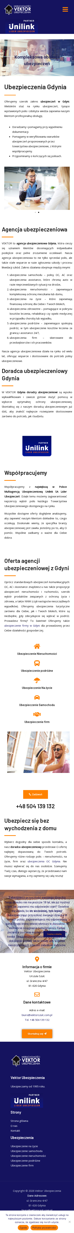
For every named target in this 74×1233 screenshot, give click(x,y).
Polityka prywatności (44, 1227)
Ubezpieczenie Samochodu (37, 705)
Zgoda (23, 1227)
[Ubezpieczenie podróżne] (37, 663)
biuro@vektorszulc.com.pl (37, 1015)
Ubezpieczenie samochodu (27, 1151)
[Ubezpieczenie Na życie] (37, 680)
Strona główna (19, 1121)
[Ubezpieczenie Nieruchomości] (37, 646)
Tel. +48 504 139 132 (37, 1020)
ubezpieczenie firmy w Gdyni (22, 625)
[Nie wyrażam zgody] (69, 1222)
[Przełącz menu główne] (65, 9)
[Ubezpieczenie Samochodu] (37, 697)
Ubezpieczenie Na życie (37, 687)
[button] (8, 188)
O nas (14, 1126)
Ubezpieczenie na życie (24, 1146)
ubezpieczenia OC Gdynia (44, 861)
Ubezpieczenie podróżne (37, 670)
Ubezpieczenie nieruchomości (28, 1156)
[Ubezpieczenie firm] (37, 714)
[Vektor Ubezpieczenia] (18, 9)
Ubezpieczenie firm (37, 721)
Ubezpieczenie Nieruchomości (37, 653)
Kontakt (15, 1130)
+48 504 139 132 (35, 806)
